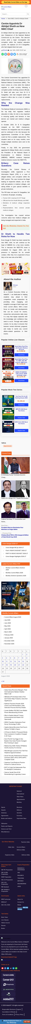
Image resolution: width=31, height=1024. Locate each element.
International (20, 793)
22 (23, 665)
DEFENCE (20, 881)
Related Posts (6, 453)
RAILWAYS (20, 875)
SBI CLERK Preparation (4, 873)
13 (15, 661)
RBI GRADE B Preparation (5, 890)
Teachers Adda (25, 842)
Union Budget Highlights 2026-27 (16, 556)
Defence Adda (21, 849)
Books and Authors (6, 818)
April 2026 (7, 629)
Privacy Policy (19, 1014)
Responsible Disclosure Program (11, 1009)
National (19, 791)
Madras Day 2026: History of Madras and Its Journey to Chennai (15, 746)
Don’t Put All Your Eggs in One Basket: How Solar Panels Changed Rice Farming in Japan (15, 741)
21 (19, 665)
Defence (19, 810)
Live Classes (5, 920)
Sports (3, 807)
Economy (19, 815)
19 (11, 665)
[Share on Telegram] (5, 54)
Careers (22, 908)
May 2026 (7, 626)
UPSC (19, 886)
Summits (19, 812)
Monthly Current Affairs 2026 (14, 572)
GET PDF (27, 1021)
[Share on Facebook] (11, 54)
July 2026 (7, 620)
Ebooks (3, 925)
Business (19, 807)
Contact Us (20, 902)
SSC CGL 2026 (5, 905)
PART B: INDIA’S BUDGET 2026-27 (17, 553)
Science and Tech (6, 829)
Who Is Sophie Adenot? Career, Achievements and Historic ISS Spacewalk (14, 717)
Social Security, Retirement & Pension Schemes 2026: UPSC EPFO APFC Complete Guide (16, 757)
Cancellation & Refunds (9, 1012)
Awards (3, 810)
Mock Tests (4, 917)
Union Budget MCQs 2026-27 (15, 547)
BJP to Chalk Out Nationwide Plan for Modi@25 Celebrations (15, 768)
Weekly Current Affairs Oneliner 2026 (15, 568)
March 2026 (8, 632)
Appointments (7, 446)
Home (3, 18)
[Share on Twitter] (14, 54)
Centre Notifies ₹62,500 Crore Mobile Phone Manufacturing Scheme (15, 711)
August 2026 (12, 617)
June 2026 (7, 623)
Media (19, 905)
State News (20, 796)
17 (2, 665)
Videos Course (5, 922)
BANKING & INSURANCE (21, 868)
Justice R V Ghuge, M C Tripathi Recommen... (15, 498)
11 (6, 661)
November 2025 (9, 643)
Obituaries (4, 823)
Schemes (4, 812)
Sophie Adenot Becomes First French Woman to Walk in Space (15, 728)
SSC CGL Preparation (4, 883)
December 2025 (9, 641)
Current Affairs (21, 847)
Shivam (5, 50)
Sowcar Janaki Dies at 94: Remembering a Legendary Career (15, 773)
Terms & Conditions (7, 1014)
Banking (19, 802)
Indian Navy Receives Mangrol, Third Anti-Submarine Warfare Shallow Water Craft (15, 692)
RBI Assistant (5, 887)
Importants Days (21, 818)
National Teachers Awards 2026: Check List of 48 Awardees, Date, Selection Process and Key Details (15, 705)
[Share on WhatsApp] (2, 54)
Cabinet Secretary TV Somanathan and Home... (13, 520)
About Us (20, 899)
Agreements (4, 815)
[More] (26, 6)
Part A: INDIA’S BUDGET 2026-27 (16, 550)
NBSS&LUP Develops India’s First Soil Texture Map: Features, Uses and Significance (15, 698)
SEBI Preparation (6, 877)
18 (7, 665)
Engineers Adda (9, 855)
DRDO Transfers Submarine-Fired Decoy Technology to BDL (14, 723)
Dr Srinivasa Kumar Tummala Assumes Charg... (13, 476)
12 (11, 661)
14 (19, 661)
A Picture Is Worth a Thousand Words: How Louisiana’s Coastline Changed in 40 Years (16, 734)
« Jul (2, 681)
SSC (18, 872)
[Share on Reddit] (8, 54)
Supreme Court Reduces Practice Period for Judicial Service (14, 763)
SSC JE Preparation (7, 879)
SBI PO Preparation (7, 869)
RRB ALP (4, 902)
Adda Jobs (11, 847)
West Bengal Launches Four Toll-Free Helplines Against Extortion (16, 751)
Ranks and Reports (6, 826)
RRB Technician (5, 899)
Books (3, 928)
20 (15, 665)
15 (23, 661)
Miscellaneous (5, 831)
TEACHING (20, 878)
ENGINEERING (21, 883)
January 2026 (8, 638)
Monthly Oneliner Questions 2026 (16, 575)
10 (3, 661)
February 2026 (8, 635)
